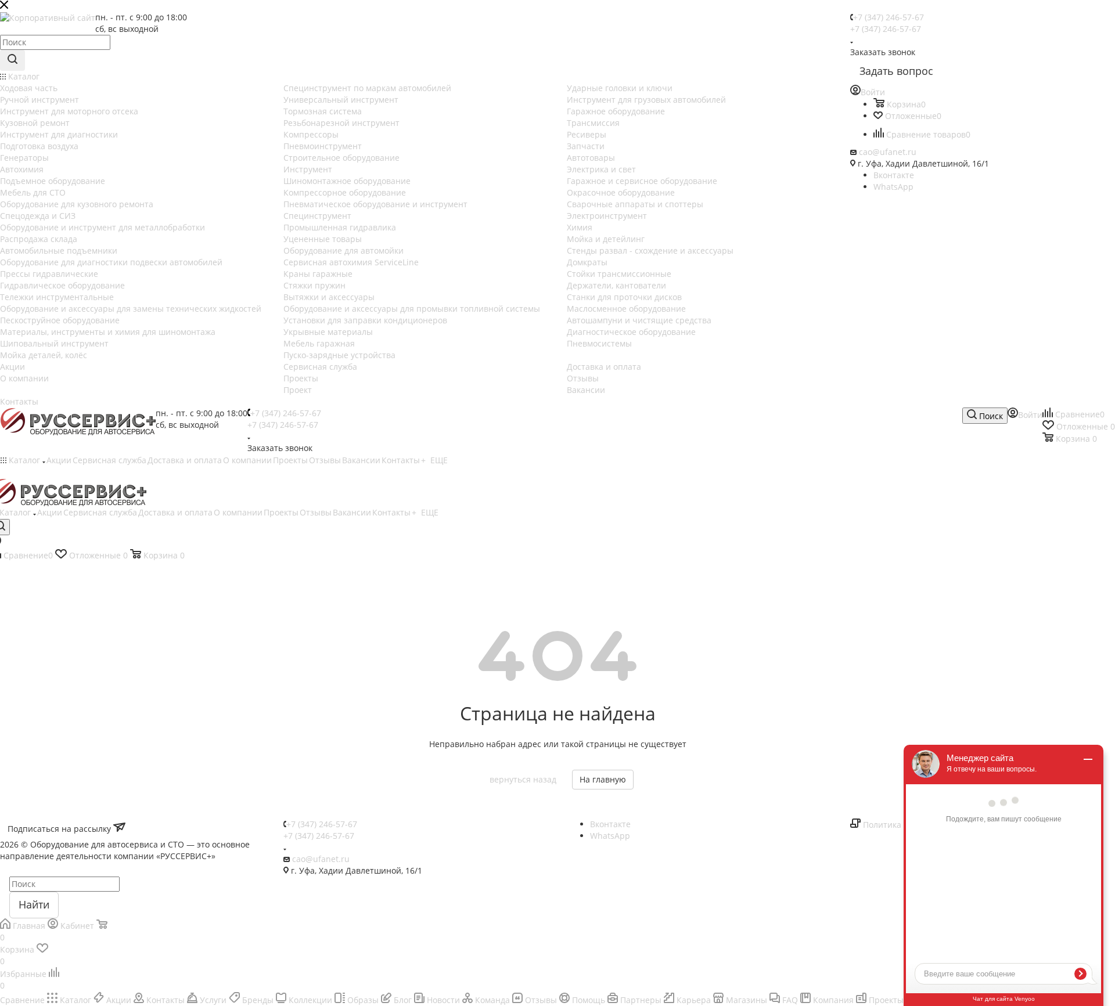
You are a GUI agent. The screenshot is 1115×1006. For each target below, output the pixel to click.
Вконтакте (893, 175)
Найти (34, 904)
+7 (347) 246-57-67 (888, 17)
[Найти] (12, 60)
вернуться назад (523, 779)
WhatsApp (893, 186)
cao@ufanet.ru (887, 151)
